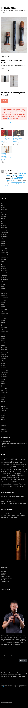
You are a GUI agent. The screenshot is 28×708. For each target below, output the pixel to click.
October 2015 (3, 410)
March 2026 (3, 207)
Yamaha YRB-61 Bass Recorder (7, 499)
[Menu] (2, 2)
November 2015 (4, 408)
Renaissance (6, 479)
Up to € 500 (5, 486)
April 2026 (3, 205)
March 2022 (3, 290)
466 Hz (23, 459)
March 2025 (3, 225)
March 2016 (3, 403)
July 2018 (3, 360)
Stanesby (19, 482)
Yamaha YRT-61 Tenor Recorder (8, 501)
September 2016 (4, 396)
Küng (2, 476)
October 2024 (4, 234)
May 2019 (3, 342)
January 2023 (4, 272)
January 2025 (4, 229)
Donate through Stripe (19, 676)
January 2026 (4, 211)
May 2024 (3, 243)
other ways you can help (9, 687)
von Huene (22, 486)
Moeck (23, 476)
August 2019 (3, 336)
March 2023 (3, 268)
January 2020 (4, 329)
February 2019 (4, 347)
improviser (8, 175)
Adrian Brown (3, 462)
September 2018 (4, 356)
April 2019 (3, 343)
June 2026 (3, 202)
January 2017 (4, 390)
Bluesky (18, 184)
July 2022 (3, 282)
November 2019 (4, 333)
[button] (5, 79)
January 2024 (4, 250)
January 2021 (4, 311)
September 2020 (4, 317)
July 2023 (3, 261)
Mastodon (7, 185)
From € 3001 (6, 474)
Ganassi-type (15, 474)
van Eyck (11, 486)
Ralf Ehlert (16, 477)
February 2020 (4, 327)
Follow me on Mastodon (13, 644)
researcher (14, 175)
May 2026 (3, 204)
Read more (3, 644)
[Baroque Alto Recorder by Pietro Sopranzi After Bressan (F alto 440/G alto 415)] (6, 149)
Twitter (3, 574)
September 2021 (4, 299)
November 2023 (4, 254)
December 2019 (4, 331)
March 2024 (3, 247)
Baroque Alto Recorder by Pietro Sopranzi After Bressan (5, 139)
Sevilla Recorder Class (6, 578)
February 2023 (4, 270)
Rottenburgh (20, 479)
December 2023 (4, 252)
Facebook (3, 571)
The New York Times (16, 182)
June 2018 (3, 361)
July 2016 (3, 397)
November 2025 (4, 212)
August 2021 (3, 300)
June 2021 (3, 302)
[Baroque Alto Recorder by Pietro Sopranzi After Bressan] (6, 133)
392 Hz (2, 459)
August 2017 (3, 378)
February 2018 (4, 369)
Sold (3, 481)
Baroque (7, 67)
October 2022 (3, 277)
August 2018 (3, 358)
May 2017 (3, 383)
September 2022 (4, 279)
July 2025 (3, 218)
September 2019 (4, 334)
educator (21, 175)
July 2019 (3, 338)
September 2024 (4, 236)
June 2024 (3, 241)
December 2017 (4, 370)
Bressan (11, 67)
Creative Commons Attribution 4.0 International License (11, 702)
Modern (13, 476)
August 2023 (3, 259)
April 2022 (3, 288)
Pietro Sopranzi (7, 70)
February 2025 (4, 227)
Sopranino (7, 482)
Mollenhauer (4, 477)
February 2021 (4, 309)
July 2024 (3, 239)
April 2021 (3, 306)
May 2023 (3, 265)
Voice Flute (16, 486)
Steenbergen (24, 482)
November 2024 (4, 232)
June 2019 (3, 340)
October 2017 (3, 374)
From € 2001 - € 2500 (15, 472)
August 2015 (3, 413)
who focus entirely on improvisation (10, 641)
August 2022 (3, 281)
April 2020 (3, 324)
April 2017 (3, 385)
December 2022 (4, 274)
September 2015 (4, 412)
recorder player (22, 173)
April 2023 (3, 266)
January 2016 (4, 406)
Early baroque (16, 464)
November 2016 (4, 394)
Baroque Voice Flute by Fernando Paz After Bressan (12, 496)
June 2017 (3, 381)
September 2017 (4, 376)
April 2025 (3, 223)
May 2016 (3, 401)
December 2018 (4, 351)
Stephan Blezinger (4, 484)
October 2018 (3, 354)
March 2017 (3, 387)
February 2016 (4, 404)
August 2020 (3, 318)
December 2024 (4, 230)
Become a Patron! (6, 123)
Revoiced (13, 479)
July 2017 (3, 379)
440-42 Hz (15, 459)
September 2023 (4, 257)
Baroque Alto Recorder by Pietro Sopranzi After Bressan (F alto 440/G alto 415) (6, 156)
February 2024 (4, 248)
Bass (21, 462)
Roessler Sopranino (5, 498)
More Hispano (4, 580)
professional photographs (19, 514)
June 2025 (3, 220)
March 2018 (3, 367)
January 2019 (4, 349)
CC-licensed (9, 514)
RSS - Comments (4, 431)
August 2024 (3, 238)
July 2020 (3, 320)
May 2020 (3, 322)
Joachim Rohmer (23, 473)
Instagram (3, 573)
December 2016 (4, 392)
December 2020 (4, 313)
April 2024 (3, 245)
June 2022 (3, 284)
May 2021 (3, 304)
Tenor (10, 484)
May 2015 (3, 419)
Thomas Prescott (16, 484)
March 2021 (3, 308)
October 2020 (4, 315)
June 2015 (3, 417)
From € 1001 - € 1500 (18, 67)
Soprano (13, 482)
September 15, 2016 (23, 65)
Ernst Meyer (23, 464)
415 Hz (2, 67)
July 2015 (3, 415)
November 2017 (4, 372)
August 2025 (3, 216)
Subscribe (23, 660)
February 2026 (4, 209)
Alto (5, 67)
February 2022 (4, 291)
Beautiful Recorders (6, 576)
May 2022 (3, 286)
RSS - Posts (3, 429)
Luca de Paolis (7, 475)
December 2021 (4, 295)
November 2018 (4, 352)
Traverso (22, 484)
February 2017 (4, 388)
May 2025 (3, 221)
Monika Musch (11, 477)
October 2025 (4, 214)
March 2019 (3, 345)
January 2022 (4, 293)
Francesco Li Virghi (6, 467)
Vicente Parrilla (14, 65)
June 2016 (3, 399)
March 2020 (3, 326)
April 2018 (3, 365)
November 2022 (4, 275)
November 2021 (4, 297)
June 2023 (3, 263)
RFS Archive (8, 7)
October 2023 (3, 256)
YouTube (14, 696)
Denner (9, 464)
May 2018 (3, 363)
